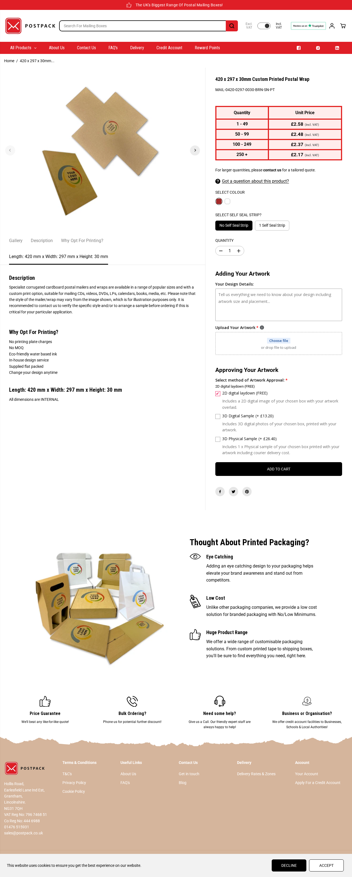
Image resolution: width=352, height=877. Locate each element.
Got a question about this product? (255, 181)
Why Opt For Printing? (82, 240)
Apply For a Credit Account (317, 782)
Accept (326, 865)
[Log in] (332, 26)
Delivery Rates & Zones (256, 774)
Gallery (16, 240)
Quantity (224, 240)
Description (42, 240)
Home (9, 61)
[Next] (195, 150)
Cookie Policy (73, 791)
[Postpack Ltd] (30, 26)
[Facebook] (220, 491)
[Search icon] (232, 25)
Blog (182, 782)
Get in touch (189, 774)
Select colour (230, 192)
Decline (289, 865)
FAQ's (125, 782)
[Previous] (10, 150)
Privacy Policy (74, 782)
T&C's (67, 774)
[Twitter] (233, 491)
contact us (272, 170)
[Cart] (343, 26)
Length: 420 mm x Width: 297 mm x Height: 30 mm (58, 256)
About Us (128, 774)
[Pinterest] (247, 491)
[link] (30, 768)
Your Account (306, 774)
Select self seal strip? (238, 215)
